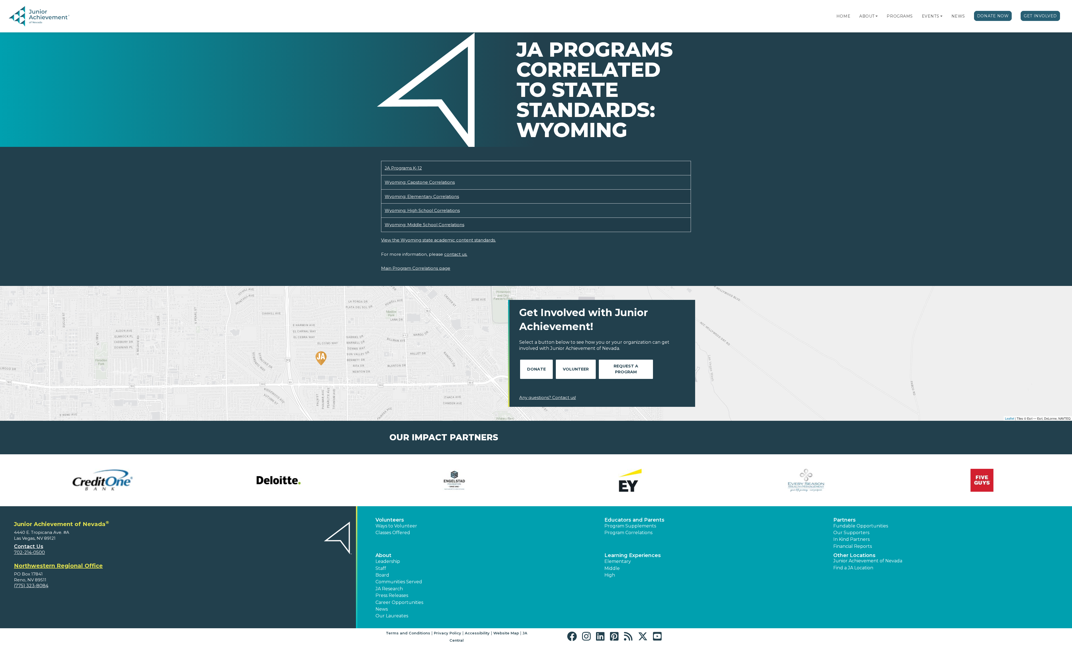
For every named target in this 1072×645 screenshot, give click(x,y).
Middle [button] (612, 568)
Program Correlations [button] (628, 532)
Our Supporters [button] (851, 532)
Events (930, 16)
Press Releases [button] (391, 595)
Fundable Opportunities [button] (860, 526)
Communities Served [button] (398, 581)
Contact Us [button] (28, 546)
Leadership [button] (387, 561)
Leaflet (1009, 418)
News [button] (381, 609)
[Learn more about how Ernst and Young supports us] (624, 480)
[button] (876, 16)
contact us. (455, 254)
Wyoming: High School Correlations (422, 210)
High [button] (609, 575)
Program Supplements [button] (630, 526)
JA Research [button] (389, 588)
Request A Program (626, 369)
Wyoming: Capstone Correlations (420, 182)
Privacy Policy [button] (447, 633)
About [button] (383, 555)
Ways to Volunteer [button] (396, 526)
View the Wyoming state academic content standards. (438, 240)
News (958, 16)
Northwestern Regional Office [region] (58, 565)
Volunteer (576, 369)
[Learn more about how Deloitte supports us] (272, 480)
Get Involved (1040, 15)
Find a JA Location (853, 567)
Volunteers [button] (389, 519)
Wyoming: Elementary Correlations (422, 196)
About (867, 16)
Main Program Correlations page (415, 268)
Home (843, 16)
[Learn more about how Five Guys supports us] (975, 480)
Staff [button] (380, 568)
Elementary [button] (617, 561)
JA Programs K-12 (403, 168)
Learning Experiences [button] (632, 555)
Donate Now (993, 15)
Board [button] (382, 575)
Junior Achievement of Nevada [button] (867, 560)
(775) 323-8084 (31, 585)
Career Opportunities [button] (399, 602)
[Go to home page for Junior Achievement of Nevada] (40, 16)
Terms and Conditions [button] (408, 633)
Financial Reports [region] (852, 546)
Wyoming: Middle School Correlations (424, 224)
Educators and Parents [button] (634, 519)
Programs (900, 16)
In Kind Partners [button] (851, 539)
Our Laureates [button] (391, 615)
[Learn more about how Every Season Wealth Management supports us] (800, 480)
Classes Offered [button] (392, 532)
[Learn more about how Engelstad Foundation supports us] (448, 480)
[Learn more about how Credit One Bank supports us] (96, 480)
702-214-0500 (29, 552)
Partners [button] (844, 519)
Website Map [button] (506, 633)
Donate (536, 369)
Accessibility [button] (477, 633)
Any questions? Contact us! (547, 397)
